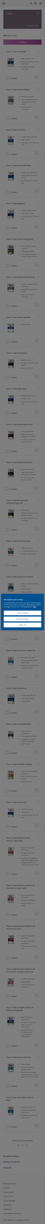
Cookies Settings (22, 613)
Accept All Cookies (22, 619)
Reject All (22, 625)
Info (34, 607)
